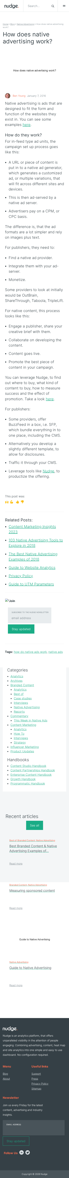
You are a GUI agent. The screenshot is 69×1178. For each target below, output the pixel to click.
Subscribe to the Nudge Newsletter (30, 612)
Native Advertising (25, 24)
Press (34, 1078)
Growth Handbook (23, 779)
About (6, 1078)
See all (34, 825)
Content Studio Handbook (28, 766)
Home (5, 24)
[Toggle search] (52, 5)
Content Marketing (23, 725)
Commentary (19, 716)
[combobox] (37, 5)
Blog (12, 24)
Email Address (13, 1124)
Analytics (16, 676)
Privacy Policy (39, 1083)
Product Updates (22, 751)
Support (36, 1073)
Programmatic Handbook (27, 783)
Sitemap (36, 1088)
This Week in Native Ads (30, 720)
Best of (19, 694)
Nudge (48, 471)
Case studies (23, 698)
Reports (19, 711)
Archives (16, 680)
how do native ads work (30, 652)
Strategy (20, 742)
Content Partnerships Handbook (32, 770)
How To (19, 733)
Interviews (21, 703)
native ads (55, 652)
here (27, 124)
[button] (62, 5)
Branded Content (22, 685)
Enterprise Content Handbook (31, 774)
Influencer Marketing (24, 747)
